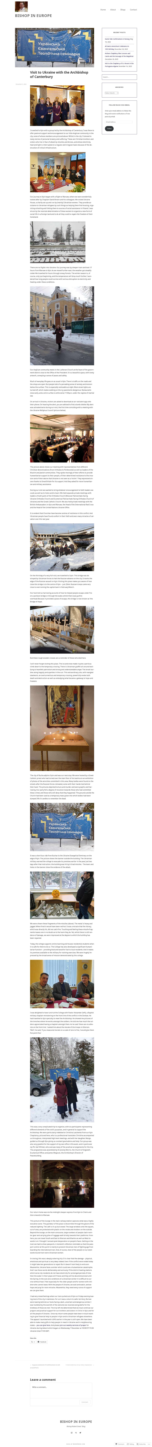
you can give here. (43, 1325)
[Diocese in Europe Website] (76, 1433)
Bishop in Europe (33, 15)
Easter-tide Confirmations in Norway (117, 39)
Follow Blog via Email (119, 105)
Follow (109, 129)
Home (103, 10)
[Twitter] (80, 1433)
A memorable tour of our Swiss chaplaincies (79, 1365)
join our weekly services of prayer (73, 1325)
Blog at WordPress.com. (76, 1444)
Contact (133, 10)
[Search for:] (119, 77)
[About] (72, 1433)
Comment (85, 1402)
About (113, 10)
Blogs (122, 10)
